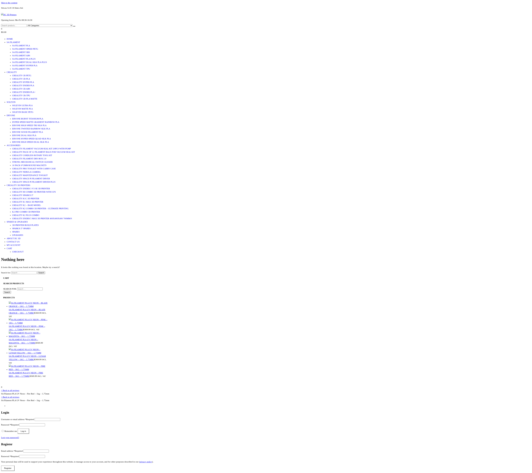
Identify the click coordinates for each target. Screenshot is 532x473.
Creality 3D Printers (18, 185)
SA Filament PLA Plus (23, 59)
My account (13, 245)
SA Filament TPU (21, 69)
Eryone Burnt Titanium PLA (27, 119)
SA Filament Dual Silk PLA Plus (29, 62)
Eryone (11, 115)
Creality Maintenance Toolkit (30, 175)
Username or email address (17, 419)
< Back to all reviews (10, 390)
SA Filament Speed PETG (25, 49)
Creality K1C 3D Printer (25, 198)
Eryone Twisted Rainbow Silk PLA (31, 129)
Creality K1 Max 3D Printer (27, 202)
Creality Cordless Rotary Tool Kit (32, 155)
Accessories (13, 145)
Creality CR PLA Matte (24, 99)
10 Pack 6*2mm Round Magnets (29, 165)
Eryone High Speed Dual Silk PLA (30, 142)
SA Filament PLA (21, 45)
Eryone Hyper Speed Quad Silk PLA (31, 139)
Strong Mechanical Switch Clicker (32, 162)
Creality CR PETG (21, 75)
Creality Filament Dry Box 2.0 (29, 159)
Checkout (18, 252)
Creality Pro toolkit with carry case (34, 169)
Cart (9, 248)
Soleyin (11, 102)
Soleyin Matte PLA (22, 109)
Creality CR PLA (21, 79)
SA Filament (13, 42)
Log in (23, 431)
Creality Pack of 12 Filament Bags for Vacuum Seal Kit (43, 152)
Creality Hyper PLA (23, 82)
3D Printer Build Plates (25, 225)
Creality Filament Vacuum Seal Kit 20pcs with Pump (41, 149)
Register (7, 468)
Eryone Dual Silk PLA (24, 135)
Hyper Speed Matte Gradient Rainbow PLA (35, 122)
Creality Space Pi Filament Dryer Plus (33, 182)
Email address (12, 451)
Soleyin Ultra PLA (22, 105)
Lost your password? (10, 437)
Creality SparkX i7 (22, 195)
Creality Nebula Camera (26, 172)
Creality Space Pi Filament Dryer (31, 178)
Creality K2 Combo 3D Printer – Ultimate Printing (40, 208)
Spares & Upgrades (17, 222)
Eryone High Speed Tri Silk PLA (29, 125)
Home (10, 39)
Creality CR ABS (21, 89)
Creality (12, 72)
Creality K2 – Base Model (26, 205)
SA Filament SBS (21, 52)
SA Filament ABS (21, 55)
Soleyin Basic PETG (22, 112)
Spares (16, 232)
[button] (89, 30)
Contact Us (13, 242)
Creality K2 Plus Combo (25, 215)
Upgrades (17, 235)
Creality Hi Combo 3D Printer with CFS (34, 192)
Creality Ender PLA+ (23, 92)
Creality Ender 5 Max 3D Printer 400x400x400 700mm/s (42, 218)
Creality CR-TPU (21, 95)
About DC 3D (14, 238)
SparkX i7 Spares (21, 228)
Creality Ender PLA (23, 85)
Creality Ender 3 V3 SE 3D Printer (31, 188)
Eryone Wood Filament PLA (27, 132)
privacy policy (146, 462)
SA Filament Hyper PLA (24, 65)
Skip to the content (9, 3)
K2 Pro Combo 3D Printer (26, 212)
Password (10, 425)
